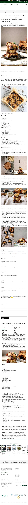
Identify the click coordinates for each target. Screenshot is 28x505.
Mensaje (2, 311)
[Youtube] (3, 474)
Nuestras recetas (17, 469)
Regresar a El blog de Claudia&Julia (14, 253)
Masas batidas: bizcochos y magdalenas (10, 251)
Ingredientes (4, 364)
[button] (3, 451)
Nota (3, 423)
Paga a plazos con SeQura (18, 473)
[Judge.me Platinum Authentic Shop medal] (18, 495)
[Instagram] (4, 474)
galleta (3, 251)
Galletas (5, 251)
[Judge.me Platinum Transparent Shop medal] (21, 495)
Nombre (2, 304)
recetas (21, 251)
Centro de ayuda (20, 1)
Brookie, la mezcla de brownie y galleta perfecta (13, 323)
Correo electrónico (3, 307)
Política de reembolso (17, 474)
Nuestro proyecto (17, 468)
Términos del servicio (17, 475)
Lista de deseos (25, 1)
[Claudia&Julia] (14, 4)
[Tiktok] (7, 474)
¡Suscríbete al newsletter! (18, 470)
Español (25, 2)
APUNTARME (24, 485)
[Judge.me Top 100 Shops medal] (25, 495)
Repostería (24, 251)
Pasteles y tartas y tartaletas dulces (17, 251)
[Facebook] (1, 474)
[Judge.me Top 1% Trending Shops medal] (18, 497)
